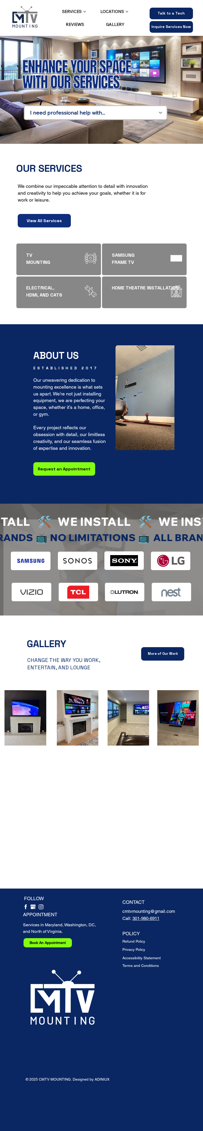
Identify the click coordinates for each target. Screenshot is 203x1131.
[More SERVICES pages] (84, 11)
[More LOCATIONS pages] (127, 11)
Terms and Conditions (140, 965)
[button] (171, 27)
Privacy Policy (133, 949)
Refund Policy (133, 941)
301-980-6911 (145, 918)
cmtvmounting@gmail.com (148, 911)
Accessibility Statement (141, 958)
